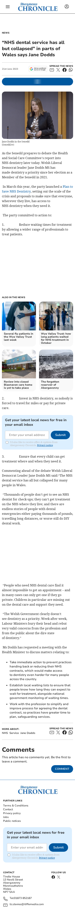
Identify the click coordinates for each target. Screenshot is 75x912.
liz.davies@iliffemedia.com (27, 904)
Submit (60, 435)
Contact (8, 809)
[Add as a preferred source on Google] (38, 69)
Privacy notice (45, 445)
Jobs (6, 817)
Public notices (12, 821)
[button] (7, 6)
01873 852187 (23, 898)
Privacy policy (12, 813)
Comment (62, 769)
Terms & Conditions (15, 805)
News (5, 32)
